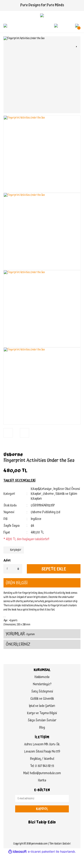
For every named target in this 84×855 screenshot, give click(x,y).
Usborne (13, 454)
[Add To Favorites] (77, 44)
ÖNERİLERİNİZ (18, 644)
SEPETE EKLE (53, 569)
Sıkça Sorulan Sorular (42, 720)
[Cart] (77, 25)
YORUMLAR (20, 634)
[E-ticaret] (41, 852)
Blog (42, 727)
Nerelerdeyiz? (42, 684)
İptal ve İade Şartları (42, 706)
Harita (42, 780)
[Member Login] (56, 26)
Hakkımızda (42, 677)
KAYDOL (42, 808)
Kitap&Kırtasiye (41, 489)
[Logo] (42, 15)
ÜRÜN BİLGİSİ (17, 583)
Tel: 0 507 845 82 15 (42, 766)
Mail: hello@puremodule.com (42, 773)
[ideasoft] (17, 851)
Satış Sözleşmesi (42, 691)
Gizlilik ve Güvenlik (42, 698)
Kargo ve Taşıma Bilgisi (42, 713)
